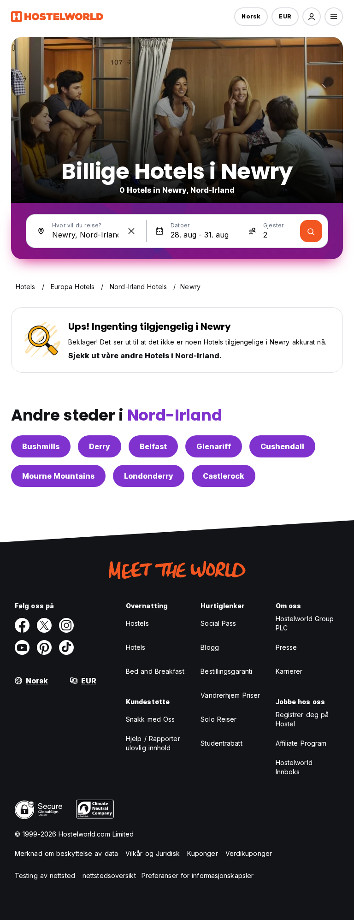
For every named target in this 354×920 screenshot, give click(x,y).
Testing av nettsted (45, 875)
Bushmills (40, 446)
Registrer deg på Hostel (302, 719)
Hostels (137, 623)
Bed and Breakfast (155, 671)
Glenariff (213, 446)
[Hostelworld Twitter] (44, 625)
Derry (99, 446)
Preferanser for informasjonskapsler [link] (198, 875)
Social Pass (218, 623)
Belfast (153, 446)
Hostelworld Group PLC (305, 623)
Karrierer (289, 671)
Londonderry (148, 476)
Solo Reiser (218, 719)
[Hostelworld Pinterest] (44, 647)
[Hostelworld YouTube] (22, 647)
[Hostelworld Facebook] (22, 625)
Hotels (136, 647)
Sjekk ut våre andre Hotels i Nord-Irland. (145, 355)
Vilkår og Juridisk (152, 853)
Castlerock (223, 476)
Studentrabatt (221, 743)
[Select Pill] (311, 16)
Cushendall (282, 446)
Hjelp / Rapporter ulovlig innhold (153, 743)
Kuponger (202, 853)
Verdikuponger (248, 853)
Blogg (210, 647)
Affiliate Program (301, 743)
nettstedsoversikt (109, 875)
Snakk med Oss (150, 719)
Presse (286, 647)
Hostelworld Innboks (294, 767)
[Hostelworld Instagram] (66, 625)
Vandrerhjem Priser (230, 695)
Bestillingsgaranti (226, 671)
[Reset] (131, 231)
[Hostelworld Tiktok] (66, 647)
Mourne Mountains (58, 476)
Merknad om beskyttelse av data (66, 853)
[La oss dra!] (311, 231)
